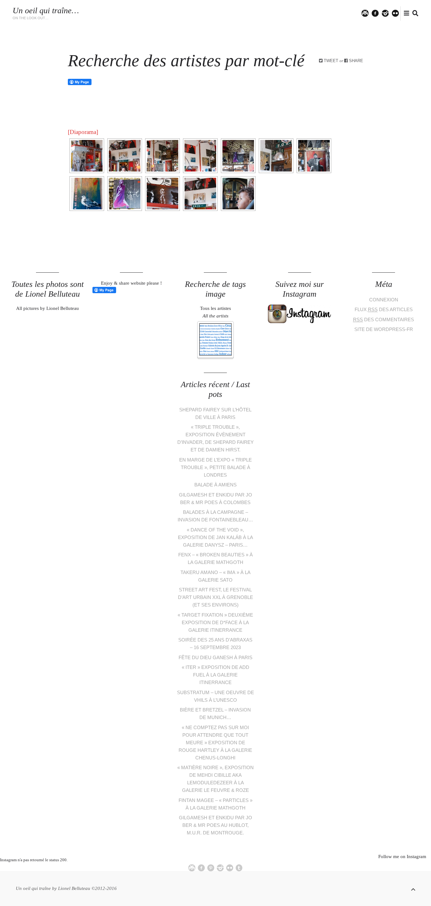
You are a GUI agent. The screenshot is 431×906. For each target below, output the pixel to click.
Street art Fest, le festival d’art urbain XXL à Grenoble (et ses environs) (215, 597)
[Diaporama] (83, 132)
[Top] (413, 888)
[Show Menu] (405, 14)
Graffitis (263, 10)
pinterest (210, 867)
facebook (201, 867)
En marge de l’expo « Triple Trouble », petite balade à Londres (215, 467)
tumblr (239, 867)
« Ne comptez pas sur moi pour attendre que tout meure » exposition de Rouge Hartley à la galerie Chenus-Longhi (215, 742)
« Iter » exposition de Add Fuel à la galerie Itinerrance (215, 675)
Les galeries (231, 10)
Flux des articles (384, 309)
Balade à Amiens (215, 484)
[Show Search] (413, 14)
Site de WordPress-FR (383, 329)
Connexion (383, 299)
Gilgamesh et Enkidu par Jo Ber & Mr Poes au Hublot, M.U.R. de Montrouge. (215, 825)
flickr (229, 867)
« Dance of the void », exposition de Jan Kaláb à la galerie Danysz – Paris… (215, 537)
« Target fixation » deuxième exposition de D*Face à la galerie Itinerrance (215, 622)
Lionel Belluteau (334, 17)
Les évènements (191, 10)
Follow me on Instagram (402, 856)
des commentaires (383, 319)
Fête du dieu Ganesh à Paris (215, 657)
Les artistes (152, 10)
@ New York (295, 17)
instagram (220, 867)
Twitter (191, 867)
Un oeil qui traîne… (46, 10)
